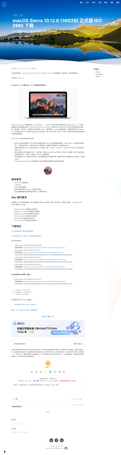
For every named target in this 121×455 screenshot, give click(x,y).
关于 (87, 2)
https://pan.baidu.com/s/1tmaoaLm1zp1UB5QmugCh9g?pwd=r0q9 (44, 281)
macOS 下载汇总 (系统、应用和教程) (26, 310)
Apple (21, 15)
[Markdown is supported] (14, 399)
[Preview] (17, 399)
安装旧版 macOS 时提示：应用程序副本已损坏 (27, 236)
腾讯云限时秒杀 (15, 432)
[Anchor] (6, 179)
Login (80, 399)
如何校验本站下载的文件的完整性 (23, 231)
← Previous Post (19, 344)
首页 (81, 2)
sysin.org (21, 78)
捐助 (105, 2)
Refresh (48, 412)
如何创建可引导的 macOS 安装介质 (25, 304)
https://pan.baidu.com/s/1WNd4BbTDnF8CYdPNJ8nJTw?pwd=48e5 (45, 259)
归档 (93, 2)
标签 (111, 2)
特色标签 (13, 419)
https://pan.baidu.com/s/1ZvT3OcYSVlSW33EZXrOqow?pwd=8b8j (44, 267)
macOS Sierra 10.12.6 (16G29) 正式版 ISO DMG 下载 (38, 73)
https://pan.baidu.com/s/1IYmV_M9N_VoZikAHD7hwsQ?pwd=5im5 (44, 247)
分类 (99, 2)
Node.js (53, 448)
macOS (15, 15)
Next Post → (78, 344)
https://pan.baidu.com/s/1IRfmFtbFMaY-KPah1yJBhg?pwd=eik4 (43, 252)
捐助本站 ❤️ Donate (48, 316)
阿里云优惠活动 (24, 432)
